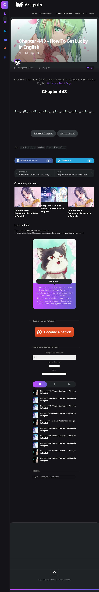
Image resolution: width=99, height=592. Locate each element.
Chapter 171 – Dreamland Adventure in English (26, 213)
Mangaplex (45, 68)
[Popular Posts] (54, 384)
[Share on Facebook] (26, 53)
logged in (29, 230)
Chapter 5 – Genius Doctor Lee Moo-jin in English (52, 209)
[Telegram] (4, 31)
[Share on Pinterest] (32, 53)
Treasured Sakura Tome (56, 147)
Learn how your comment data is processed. (65, 233)
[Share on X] (21, 53)
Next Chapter (67, 133)
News (91, 13)
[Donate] (4, 58)
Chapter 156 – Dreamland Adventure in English (79, 213)
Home (34, 13)
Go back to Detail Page (59, 83)
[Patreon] (4, 49)
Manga (90, 68)
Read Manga (45, 13)
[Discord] (4, 40)
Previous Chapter (43, 133)
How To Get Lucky (28, 147)
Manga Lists (81, 13)
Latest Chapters (64, 13)
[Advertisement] (54, 501)
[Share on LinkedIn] (38, 53)
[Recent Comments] (69, 384)
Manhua (41, 147)
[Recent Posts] (40, 384)
